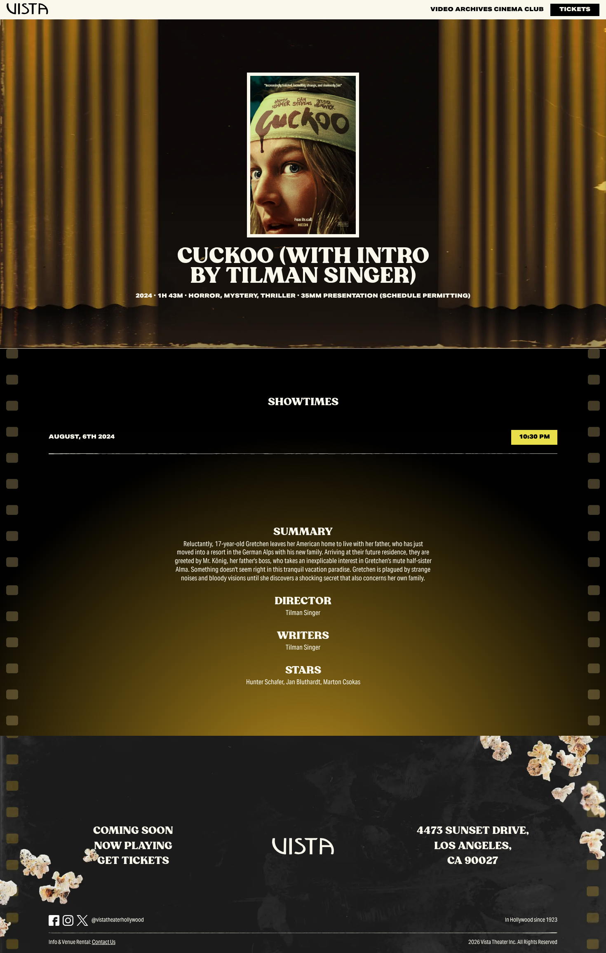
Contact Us (103, 943)
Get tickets (133, 861)
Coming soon (133, 831)
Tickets (574, 10)
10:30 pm (534, 437)
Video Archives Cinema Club (487, 10)
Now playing (133, 846)
